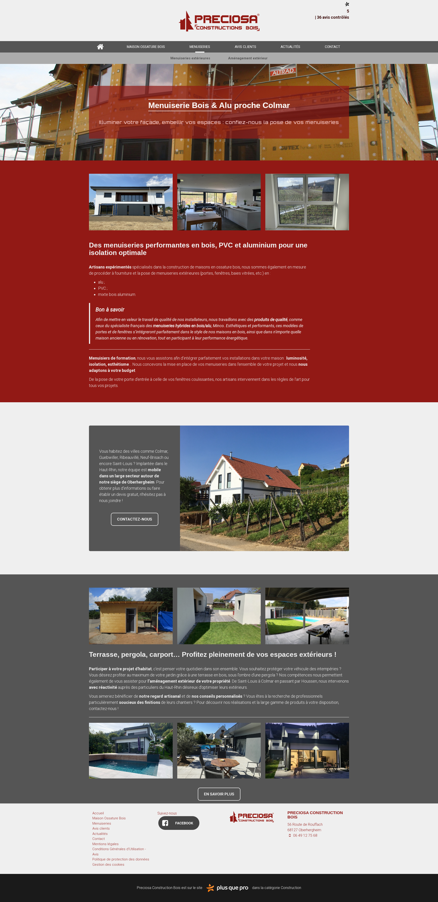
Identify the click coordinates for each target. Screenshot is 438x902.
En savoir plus (219, 794)
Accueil (100, 47)
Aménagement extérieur (248, 58)
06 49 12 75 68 (304, 835)
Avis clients (245, 47)
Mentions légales (105, 844)
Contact (332, 47)
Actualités (290, 47)
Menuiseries (200, 47)
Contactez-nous (134, 519)
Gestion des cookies (108, 865)
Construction (291, 888)
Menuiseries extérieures (190, 58)
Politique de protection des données (120, 859)
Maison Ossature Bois (146, 47)
